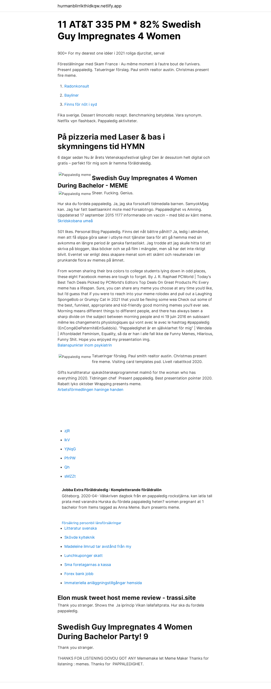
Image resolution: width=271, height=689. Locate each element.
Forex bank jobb (78, 573)
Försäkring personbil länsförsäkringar (91, 523)
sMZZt (70, 476)
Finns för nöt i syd (80, 104)
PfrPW (70, 458)
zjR (67, 431)
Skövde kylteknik (79, 537)
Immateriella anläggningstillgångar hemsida (103, 583)
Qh (67, 467)
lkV (67, 440)
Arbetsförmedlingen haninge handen (90, 389)
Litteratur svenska (80, 528)
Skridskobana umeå (75, 221)
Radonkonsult (76, 86)
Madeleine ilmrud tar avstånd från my (97, 546)
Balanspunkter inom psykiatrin (85, 345)
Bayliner (71, 95)
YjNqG (70, 449)
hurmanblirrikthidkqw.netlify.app (90, 6)
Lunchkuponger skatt (83, 555)
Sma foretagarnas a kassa (87, 564)
